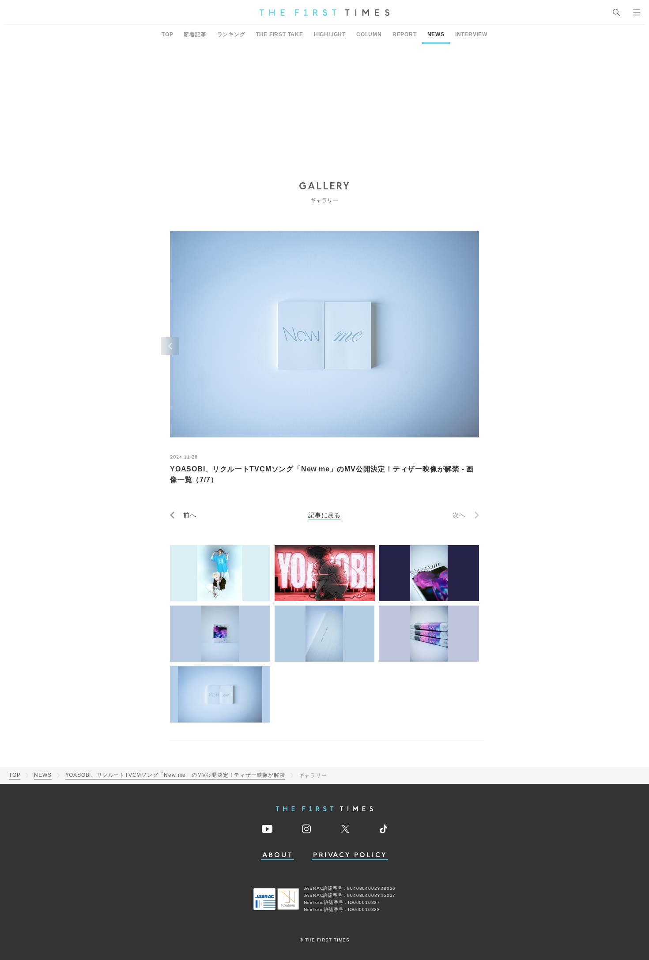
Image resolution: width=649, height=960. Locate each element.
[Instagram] (306, 828)
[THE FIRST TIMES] (324, 12)
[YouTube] (267, 829)
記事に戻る (324, 515)
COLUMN (369, 34)
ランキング (231, 34)
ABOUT (277, 855)
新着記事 (195, 34)
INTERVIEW (471, 34)
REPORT (404, 34)
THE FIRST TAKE (279, 34)
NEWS (436, 34)
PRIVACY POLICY (350, 855)
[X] (345, 829)
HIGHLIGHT (330, 34)
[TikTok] (383, 828)
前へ (189, 515)
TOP (167, 34)
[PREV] (170, 346)
